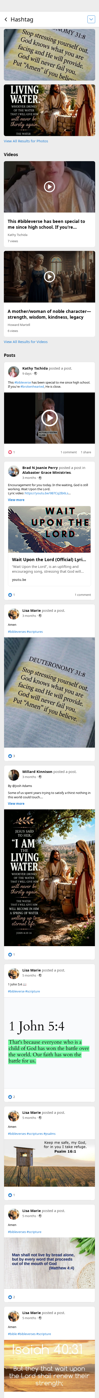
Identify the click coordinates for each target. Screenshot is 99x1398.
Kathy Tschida (17, 235)
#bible (12, 1334)
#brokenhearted (32, 386)
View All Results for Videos (26, 341)
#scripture (32, 991)
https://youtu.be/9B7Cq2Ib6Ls (46, 493)
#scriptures (35, 631)
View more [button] (16, 500)
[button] (11, 452)
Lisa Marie (31, 610)
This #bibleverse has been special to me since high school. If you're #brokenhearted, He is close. (46, 227)
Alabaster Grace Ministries (46, 472)
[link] (49, 692)
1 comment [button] (69, 452)
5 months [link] (29, 975)
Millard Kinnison (37, 771)
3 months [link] (29, 477)
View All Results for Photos (26, 140)
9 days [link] (26, 373)
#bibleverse (22, 382)
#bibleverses (17, 631)
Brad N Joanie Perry (40, 467)
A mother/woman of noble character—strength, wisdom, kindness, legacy (49, 314)
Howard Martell (19, 325)
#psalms (49, 1133)
